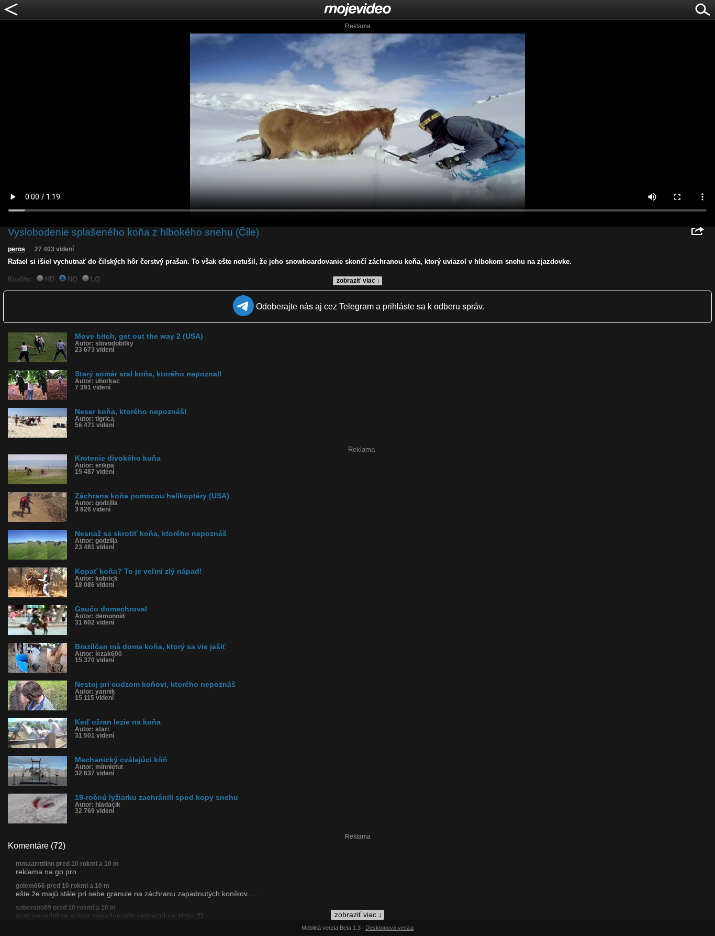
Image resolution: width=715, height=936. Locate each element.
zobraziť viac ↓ (358, 280)
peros (16, 249)
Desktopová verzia (389, 927)
